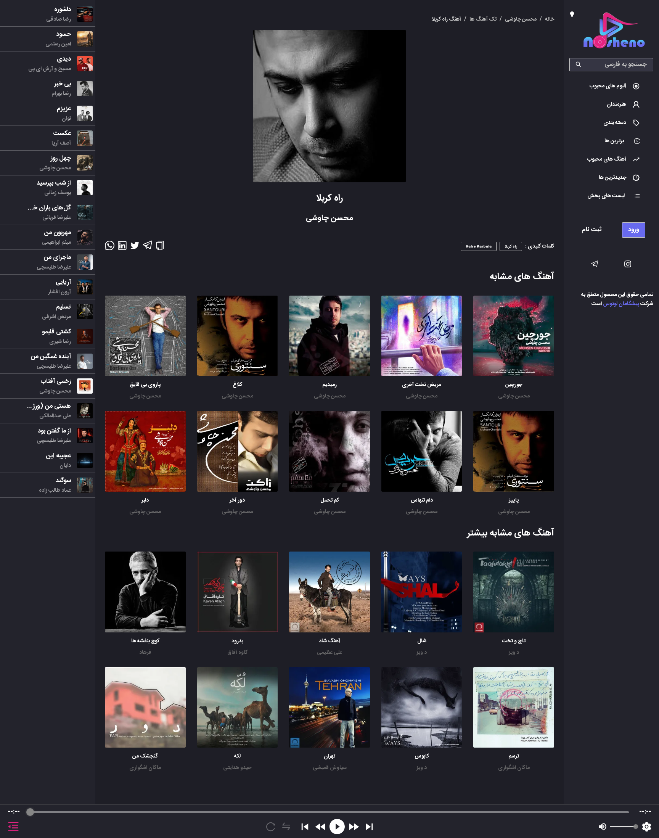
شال (421, 641)
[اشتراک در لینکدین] (122, 248)
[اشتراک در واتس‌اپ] (109, 248)
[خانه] (614, 31)
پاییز (514, 500)
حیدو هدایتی (237, 767)
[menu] (611, 228)
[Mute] (603, 827)
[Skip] (369, 826)
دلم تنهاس (422, 500)
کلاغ (237, 384)
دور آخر (237, 500)
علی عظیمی (329, 652)
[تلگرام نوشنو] (594, 264)
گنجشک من (145, 756)
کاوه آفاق (237, 652)
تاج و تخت (514, 641)
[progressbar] (329, 812)
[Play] (337, 826)
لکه (237, 756)
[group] (329, 821)
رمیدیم (329, 384)
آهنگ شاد (329, 641)
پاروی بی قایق (145, 384)
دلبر (145, 500)
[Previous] (305, 826)
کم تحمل (329, 500)
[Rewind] (320, 826)
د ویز (514, 652)
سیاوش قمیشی (330, 767)
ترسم (513, 756)
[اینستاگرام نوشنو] (627, 264)
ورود (633, 230)
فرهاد (145, 652)
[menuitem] (611, 86)
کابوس (422, 756)
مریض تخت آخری (421, 384)
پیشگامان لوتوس (621, 304)
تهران (329, 756)
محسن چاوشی (514, 396)
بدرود (237, 641)
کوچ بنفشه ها (145, 641)
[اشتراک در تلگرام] (147, 248)
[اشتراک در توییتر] (135, 248)
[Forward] (353, 826)
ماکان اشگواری (514, 767)
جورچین (513, 384)
